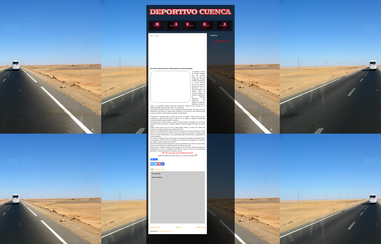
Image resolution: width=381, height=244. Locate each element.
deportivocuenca (159, 169)
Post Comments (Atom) (165, 231)
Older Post (200, 227)
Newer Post (155, 227)
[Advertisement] (177, 51)
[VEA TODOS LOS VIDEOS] (206, 25)
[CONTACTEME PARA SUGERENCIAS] (173, 25)
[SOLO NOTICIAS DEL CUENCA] (190, 25)
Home (178, 227)
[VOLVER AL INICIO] (156, 25)
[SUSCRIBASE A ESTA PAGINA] (223, 25)
